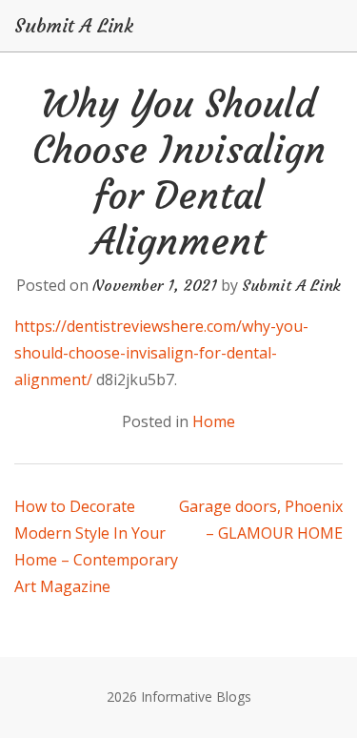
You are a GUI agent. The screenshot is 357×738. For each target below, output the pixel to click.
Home (213, 421)
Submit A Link (73, 25)
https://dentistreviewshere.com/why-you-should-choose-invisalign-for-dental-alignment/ (161, 353)
